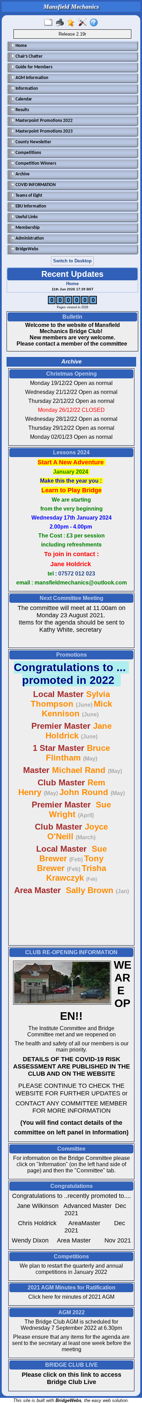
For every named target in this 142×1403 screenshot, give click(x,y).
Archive (22, 174)
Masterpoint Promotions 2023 (43, 131)
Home (20, 45)
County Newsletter (32, 142)
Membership (27, 227)
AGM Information (31, 78)
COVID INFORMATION (35, 185)
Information (26, 88)
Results (21, 110)
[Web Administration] (84, 22)
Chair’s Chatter (28, 56)
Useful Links (26, 217)
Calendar (23, 99)
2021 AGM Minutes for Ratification (71, 1287)
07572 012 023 (76, 574)
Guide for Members (33, 67)
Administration (29, 238)
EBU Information (30, 206)
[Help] (95, 22)
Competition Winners (35, 163)
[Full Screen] (49, 22)
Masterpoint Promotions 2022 (43, 120)
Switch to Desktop (72, 260)
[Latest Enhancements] (72, 22)
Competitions (27, 153)
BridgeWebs (26, 249)
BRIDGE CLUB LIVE (71, 1365)
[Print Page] (61, 22)
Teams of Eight (28, 195)
